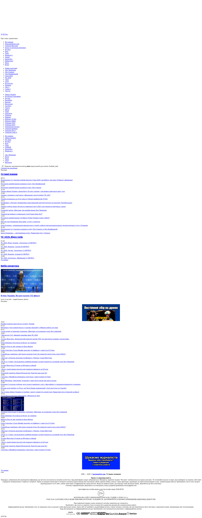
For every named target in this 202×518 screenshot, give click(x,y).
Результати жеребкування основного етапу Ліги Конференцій (23, 184)
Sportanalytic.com (98, 474)
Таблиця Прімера (11, 129)
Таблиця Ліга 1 (10, 130)
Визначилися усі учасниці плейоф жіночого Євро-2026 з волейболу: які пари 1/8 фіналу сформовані (37, 180)
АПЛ (7, 81)
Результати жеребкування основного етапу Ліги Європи (21, 187)
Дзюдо (7, 108)
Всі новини (9, 42)
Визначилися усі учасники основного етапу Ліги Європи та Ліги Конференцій (29, 229)
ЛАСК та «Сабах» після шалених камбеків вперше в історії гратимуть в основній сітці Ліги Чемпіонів (37, 362)
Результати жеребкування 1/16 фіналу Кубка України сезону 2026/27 (25, 218)
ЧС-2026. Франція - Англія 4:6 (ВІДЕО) (15, 247)
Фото (7, 63)
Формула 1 (9, 55)
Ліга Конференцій (11, 74)
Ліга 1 (7, 87)
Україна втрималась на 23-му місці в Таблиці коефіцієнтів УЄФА (24, 199)
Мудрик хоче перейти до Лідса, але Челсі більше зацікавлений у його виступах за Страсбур (33, 388)
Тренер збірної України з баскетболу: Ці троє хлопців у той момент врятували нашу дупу (33, 191)
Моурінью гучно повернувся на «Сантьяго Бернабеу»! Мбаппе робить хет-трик (29, 327)
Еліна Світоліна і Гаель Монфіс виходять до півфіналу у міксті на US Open (27, 350)
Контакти (8, 162)
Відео (7, 65)
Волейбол (8, 100)
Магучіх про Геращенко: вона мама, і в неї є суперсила (20, 222)
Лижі (7, 111)
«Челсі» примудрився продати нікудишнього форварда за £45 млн (24, 369)
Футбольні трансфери (13, 96)
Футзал (7, 98)
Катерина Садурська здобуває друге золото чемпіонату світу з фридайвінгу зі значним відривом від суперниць (40, 384)
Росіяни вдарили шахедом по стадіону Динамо (17, 324)
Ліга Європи (9, 72)
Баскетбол (8, 59)
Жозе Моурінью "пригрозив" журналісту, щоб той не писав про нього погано (28, 380)
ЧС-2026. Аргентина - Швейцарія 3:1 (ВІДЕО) (17, 258)
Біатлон (8, 102)
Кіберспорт (9, 61)
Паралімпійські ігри (12, 44)
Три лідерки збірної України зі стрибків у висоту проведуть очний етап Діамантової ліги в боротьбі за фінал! (40, 392)
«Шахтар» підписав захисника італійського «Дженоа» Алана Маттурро (26, 358)
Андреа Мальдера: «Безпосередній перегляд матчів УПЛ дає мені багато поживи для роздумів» (35, 339)
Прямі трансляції (11, 68)
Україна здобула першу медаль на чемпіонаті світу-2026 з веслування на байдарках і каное (33, 206)
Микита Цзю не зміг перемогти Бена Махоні (17, 346)
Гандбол (8, 106)
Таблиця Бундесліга (12, 127)
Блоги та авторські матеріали (15, 48)
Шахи (7, 110)
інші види (8, 113)
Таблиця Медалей (11, 46)
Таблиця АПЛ (10, 125)
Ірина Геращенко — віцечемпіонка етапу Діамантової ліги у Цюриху (25, 233)
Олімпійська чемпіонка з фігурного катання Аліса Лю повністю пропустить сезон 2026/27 (33, 354)
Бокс (6, 51)
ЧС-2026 (8, 78)
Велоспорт (9, 104)
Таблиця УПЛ (10, 123)
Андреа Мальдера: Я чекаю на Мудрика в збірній (18, 365)
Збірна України (10, 94)
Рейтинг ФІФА (10, 121)
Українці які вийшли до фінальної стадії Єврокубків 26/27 (21, 214)
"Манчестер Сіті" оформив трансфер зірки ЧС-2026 (19, 335)
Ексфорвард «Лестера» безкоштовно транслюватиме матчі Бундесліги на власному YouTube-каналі (36, 203)
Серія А (8, 89)
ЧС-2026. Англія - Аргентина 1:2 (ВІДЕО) (16, 250)
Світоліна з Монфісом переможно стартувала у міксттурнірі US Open (26, 377)
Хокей (7, 57)
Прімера (8, 85)
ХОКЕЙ (8, 147)
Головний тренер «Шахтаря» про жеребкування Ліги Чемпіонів (24, 210)
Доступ (7, 91)
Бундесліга (9, 83)
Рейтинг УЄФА (10, 119)
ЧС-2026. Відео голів (12, 237)
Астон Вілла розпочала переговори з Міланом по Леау (20, 396)
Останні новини (9, 174)
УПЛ (7, 80)
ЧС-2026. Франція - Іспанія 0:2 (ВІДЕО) (15, 254)
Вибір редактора (10, 265)
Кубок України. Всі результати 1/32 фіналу (20, 296)
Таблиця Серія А (11, 132)
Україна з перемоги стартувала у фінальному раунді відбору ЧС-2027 (25, 195)
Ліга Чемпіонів (10, 70)
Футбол (8, 49)
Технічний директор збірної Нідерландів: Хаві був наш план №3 (24, 373)
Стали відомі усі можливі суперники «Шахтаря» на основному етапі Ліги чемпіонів (31, 331)
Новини (8, 117)
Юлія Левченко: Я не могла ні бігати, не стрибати (18, 343)
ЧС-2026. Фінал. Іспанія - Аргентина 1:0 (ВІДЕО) (18, 243)
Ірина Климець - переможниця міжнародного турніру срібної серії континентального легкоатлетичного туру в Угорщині (44, 225)
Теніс (7, 53)
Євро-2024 (9, 76)
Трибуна (8, 115)
